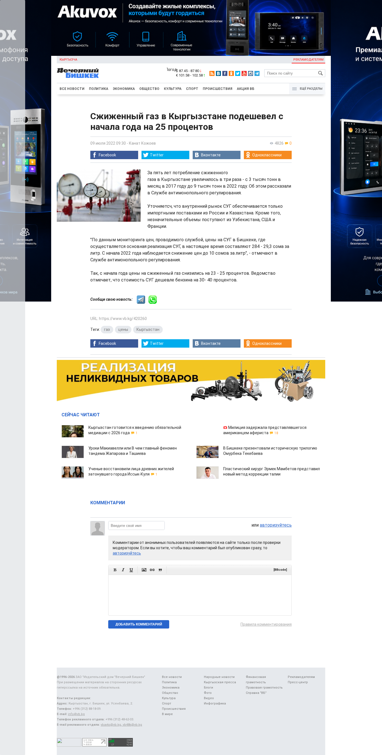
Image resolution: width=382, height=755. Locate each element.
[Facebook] (224, 73)
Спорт (192, 89)
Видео (209, 698)
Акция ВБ (245, 89)
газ (107, 329)
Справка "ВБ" (256, 693)
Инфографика (215, 703)
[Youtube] (244, 73)
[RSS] (211, 73)
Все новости (72, 89)
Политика (98, 89)
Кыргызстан (147, 329)
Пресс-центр (298, 682)
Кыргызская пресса (220, 682)
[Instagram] (250, 73)
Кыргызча (68, 59)
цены (123, 329)
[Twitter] (237, 73)
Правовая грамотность (264, 687)
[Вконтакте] (218, 73)
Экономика (124, 89)
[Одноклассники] (231, 73)
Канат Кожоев (142, 143)
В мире (167, 714)
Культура (172, 89)
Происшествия (217, 89)
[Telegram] (257, 73)
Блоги (208, 687)
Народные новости (219, 677)
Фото (208, 693)
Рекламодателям (308, 59)
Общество (149, 89)
